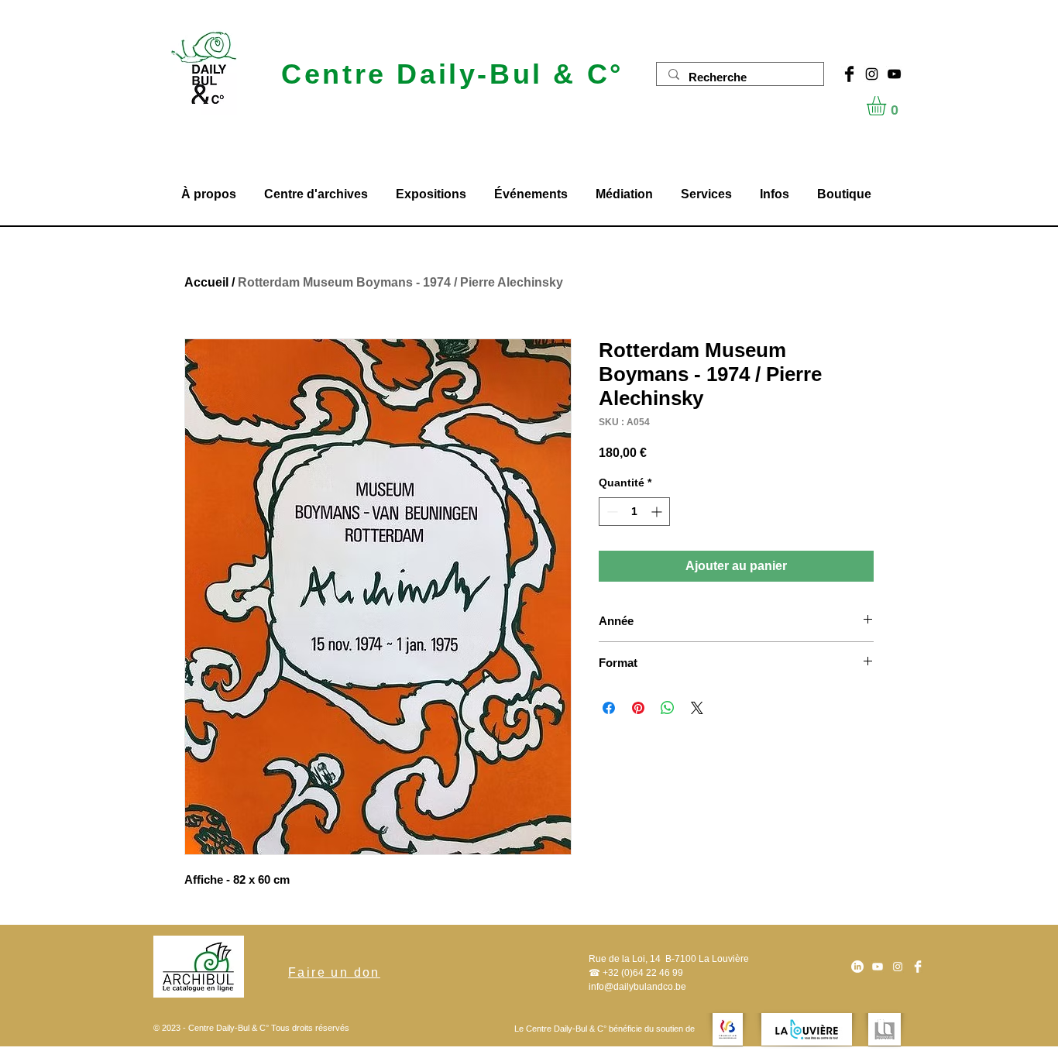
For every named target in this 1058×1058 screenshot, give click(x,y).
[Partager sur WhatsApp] (667, 708)
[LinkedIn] (857, 966)
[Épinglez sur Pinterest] (638, 708)
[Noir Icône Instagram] (872, 74)
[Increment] (658, 511)
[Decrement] (610, 511)
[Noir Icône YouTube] (894, 74)
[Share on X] (697, 708)
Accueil (206, 282)
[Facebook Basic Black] (849, 74)
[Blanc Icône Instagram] (897, 966)
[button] (888, 105)
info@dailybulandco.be (637, 986)
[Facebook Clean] (918, 966)
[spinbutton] (634, 511)
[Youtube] (877, 966)
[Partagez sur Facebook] (608, 708)
